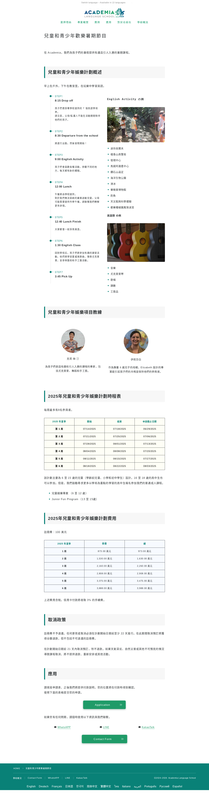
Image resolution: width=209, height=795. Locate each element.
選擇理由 (66, 22)
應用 (109, 22)
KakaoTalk (148, 727)
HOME (16, 768)
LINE (106, 727)
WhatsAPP (64, 727)
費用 (97, 22)
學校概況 (142, 22)
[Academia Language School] (104, 12)
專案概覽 (83, 22)
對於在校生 (125, 22)
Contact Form (35, 778)
